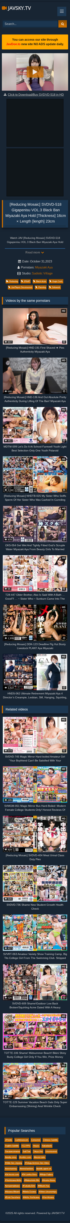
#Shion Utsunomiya (47, 1191)
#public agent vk (43, 1168)
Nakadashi (47, 1146)
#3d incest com (12, 1174)
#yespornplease (12, 1186)
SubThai (26, 1151)
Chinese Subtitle (50, 1140)
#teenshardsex (26, 1168)
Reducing (13, 281)
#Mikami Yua (43, 1186)
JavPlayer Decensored (21, 287)
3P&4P (27, 281)
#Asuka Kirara (48, 1180)
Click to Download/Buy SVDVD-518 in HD (36, 94)
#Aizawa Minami (12, 1191)
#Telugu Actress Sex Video (37, 1163)
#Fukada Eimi (29, 1186)
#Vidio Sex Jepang (13, 1163)
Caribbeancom (21, 1140)
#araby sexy (10, 1157)
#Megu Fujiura (46, 1174)
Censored (35, 1140)
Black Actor (41, 281)
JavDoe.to (13, 44)
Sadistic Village (42, 273)
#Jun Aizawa (48, 1197)
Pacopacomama (12, 1151)
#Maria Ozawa (29, 1191)
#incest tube (39, 1157)
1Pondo (8, 1140)
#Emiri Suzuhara (12, 1197)
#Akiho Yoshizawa (31, 1197)
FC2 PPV (26, 1146)
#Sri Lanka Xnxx (29, 1174)
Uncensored (51, 1151)
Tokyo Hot (38, 1151)
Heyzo (36, 1146)
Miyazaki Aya (44, 267)
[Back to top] (58, 1212)
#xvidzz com (25, 1157)
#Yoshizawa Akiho (13, 1180)
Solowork (56, 287)
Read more (33, 252)
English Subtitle (12, 1146)
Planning (42, 287)
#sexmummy (11, 1168)
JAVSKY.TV (19, 7)
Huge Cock (57, 281)
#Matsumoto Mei (31, 1180)
